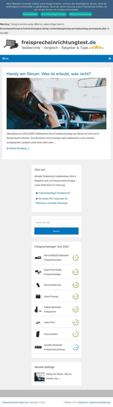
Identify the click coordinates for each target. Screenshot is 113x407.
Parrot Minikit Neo (52, 285)
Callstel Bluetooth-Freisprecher (52, 309)
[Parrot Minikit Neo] (38, 285)
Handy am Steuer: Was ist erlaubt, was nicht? (49, 74)
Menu (5, 58)
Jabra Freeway (51, 296)
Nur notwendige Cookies (53, 14)
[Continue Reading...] (18, 148)
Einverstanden (30, 14)
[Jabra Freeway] (38, 296)
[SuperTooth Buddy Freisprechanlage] (38, 272)
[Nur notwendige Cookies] (109, 9)
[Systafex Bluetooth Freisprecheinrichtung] (38, 347)
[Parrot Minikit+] (38, 334)
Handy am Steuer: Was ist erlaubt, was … (58, 376)
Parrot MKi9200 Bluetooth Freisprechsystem (56, 257)
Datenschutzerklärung (100, 402)
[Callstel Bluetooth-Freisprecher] (38, 310)
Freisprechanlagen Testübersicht (54, 193)
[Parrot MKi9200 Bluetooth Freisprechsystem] (38, 258)
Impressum (83, 402)
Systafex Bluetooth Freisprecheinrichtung (54, 347)
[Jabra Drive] (38, 322)
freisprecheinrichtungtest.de (15, 402)
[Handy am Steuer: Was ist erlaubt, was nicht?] (56, 103)
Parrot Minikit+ (51, 334)
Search (56, 231)
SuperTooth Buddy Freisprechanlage (53, 272)
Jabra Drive (49, 322)
